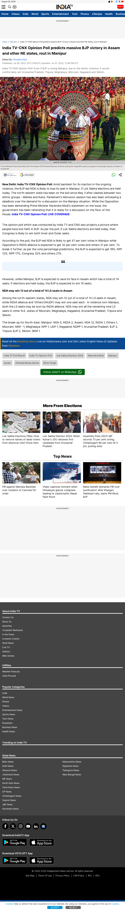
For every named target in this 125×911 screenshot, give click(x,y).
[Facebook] (5, 826)
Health (109, 13)
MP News (7, 778)
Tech (75, 13)
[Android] (112, 1)
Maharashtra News (71, 761)
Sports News (8, 714)
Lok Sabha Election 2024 (70, 355)
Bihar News (8, 761)
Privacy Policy (62, 875)
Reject (73, 907)
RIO (90, 875)
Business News (9, 727)
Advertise (7, 626)
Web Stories (8, 655)
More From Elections (62, 405)
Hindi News (8, 643)
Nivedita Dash (20, 59)
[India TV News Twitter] (119, 1)
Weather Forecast (11, 671)
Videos (15, 13)
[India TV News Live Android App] (14, 842)
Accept (55, 907)
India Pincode (9, 675)
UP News (6, 791)
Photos (85, 13)
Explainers (7, 723)
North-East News (10, 783)
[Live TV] (120, 7)
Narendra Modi (96, 355)
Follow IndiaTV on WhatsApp (60, 371)
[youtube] (28, 826)
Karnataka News (10, 808)
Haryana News (9, 770)
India (25, 13)
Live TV (6, 647)
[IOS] (109, 1)
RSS (97, 875)
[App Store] (41, 842)
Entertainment (60, 13)
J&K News (7, 804)
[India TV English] (64, 7)
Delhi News (7, 766)
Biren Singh (49, 362)
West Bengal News (71, 774)
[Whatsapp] (113, 175)
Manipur (112, 355)
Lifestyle (97, 13)
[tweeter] (13, 826)
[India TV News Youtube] (122, 1)
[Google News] (10, 174)
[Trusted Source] (27, 174)
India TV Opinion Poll (40, 355)
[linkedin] (36, 826)
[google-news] (43, 826)
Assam (7, 362)
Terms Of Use (45, 875)
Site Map (30, 875)
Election (13, 42)
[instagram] (21, 826)
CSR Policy (78, 875)
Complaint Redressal (12, 630)
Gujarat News (9, 800)
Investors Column (11, 638)
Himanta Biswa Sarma (27, 362)
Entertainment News (12, 710)
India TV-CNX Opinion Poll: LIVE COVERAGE (41, 214)
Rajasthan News (70, 766)
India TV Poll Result (14, 355)
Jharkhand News (10, 774)
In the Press (8, 634)
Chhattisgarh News (11, 796)
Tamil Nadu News (11, 787)
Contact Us (7, 617)
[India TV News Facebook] (117, 1)
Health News (8, 731)
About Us (6, 621)
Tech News (7, 718)
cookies (115, 903)
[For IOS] (41, 860)
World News (8, 697)
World (34, 13)
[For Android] (14, 860)
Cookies (9, 903)
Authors (6, 651)
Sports (45, 13)
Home (5, 13)
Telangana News (70, 770)
